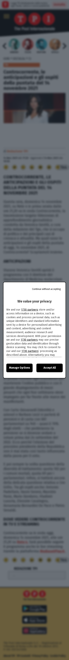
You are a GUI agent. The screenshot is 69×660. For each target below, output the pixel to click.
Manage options (19, 367)
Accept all (50, 367)
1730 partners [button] (29, 309)
